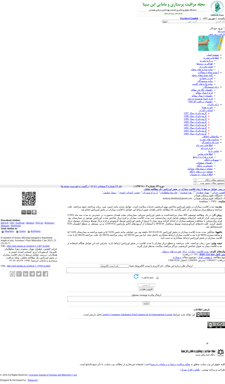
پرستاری (176, 257)
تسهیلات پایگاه (211, 160)
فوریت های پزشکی (171, 251)
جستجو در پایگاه (205, 165)
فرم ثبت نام (207, 148)
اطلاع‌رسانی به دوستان (201, 174)
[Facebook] (45, 274)
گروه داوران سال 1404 (195, 133)
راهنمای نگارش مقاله (202, 90)
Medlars (30, 223)
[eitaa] (12, 274)
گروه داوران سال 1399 (195, 119)
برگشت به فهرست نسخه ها (75, 186)
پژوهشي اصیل (205, 257)
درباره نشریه (206, 60)
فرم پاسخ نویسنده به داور (200, 98)
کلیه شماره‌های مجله (202, 75)
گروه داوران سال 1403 (195, 130)
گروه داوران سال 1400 (195, 122)
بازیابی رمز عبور (216, 34)
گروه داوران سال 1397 (195, 113)
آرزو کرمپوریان (150, 192)
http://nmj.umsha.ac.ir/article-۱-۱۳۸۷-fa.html (28, 266)
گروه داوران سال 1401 (195, 125)
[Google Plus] (19, 274)
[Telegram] (32, 274)
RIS (12, 223)
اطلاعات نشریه (211, 57)
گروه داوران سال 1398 (195, 116)
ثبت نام (221, 31)
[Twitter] (38, 274)
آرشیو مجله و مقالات (208, 72)
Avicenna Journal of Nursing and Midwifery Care (53, 375)
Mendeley (9, 231)
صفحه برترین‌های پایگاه (201, 171)
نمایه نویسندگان (205, 81)
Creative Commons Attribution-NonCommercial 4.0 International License (136, 314)
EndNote (20, 223)
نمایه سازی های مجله (202, 69)
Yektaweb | (33, 380)
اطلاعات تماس (205, 154)
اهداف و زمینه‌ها (205, 63)
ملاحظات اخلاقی (210, 136)
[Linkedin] (25, 274)
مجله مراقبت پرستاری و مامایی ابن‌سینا (170, 364)
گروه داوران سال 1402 (195, 127)
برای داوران (213, 104)
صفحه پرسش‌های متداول (200, 168)
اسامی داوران (206, 110)
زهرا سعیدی (186, 192)
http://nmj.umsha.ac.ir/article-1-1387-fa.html (28, 246)
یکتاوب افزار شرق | (190, 369)
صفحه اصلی (212, 55)
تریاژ (184, 251)
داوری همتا (207, 107)
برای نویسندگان (211, 87)
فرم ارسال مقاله (204, 92)
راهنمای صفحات (204, 162)
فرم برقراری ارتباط (203, 157)
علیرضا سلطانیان (169, 192)
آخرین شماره (206, 78)
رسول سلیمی (110, 192)
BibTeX (5, 223)
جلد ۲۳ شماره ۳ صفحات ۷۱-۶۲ (106, 186)
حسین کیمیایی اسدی (129, 192)
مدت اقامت (203, 251)
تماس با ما (213, 151)
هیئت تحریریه (206, 66)
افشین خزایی (218, 192)
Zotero (22, 231)
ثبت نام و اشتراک (210, 142)
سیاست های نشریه (209, 139)
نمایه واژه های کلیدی (202, 84)
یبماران (191, 251)
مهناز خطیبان (202, 192)
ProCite (39, 223)
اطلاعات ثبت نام (204, 145)
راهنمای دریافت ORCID (200, 101)
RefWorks (16, 225)
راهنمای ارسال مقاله (202, 95)
